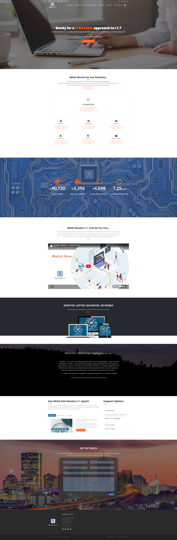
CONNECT (109, 5)
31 (102, 377)
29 (100, 377)
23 (94, 377)
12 (82, 377)
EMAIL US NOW (65, 524)
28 (99, 377)
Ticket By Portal (110, 428)
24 (95, 377)
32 (103, 377)
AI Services (88, 104)
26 (97, 377)
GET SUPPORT (118, 5)
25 (96, 377)
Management (88, 123)
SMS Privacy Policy (65, 536)
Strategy (116, 123)
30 (101, 377)
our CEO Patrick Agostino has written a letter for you (104, 83)
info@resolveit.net (63, 1)
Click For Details (88, 109)
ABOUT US (101, 5)
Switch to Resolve (90, 5)
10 (80, 377)
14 (84, 377)
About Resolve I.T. (81, 430)
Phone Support (110, 410)
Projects (61, 138)
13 (83, 377)
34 (105, 377)
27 (98, 377)
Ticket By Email (109, 425)
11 (81, 377)
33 (104, 377)
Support (60, 123)
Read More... (88, 87)
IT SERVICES (69, 5)
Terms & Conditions (53, 536)
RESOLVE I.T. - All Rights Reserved (120, 536)
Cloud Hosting (116, 138)
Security (88, 138)
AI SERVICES (78, 5)
